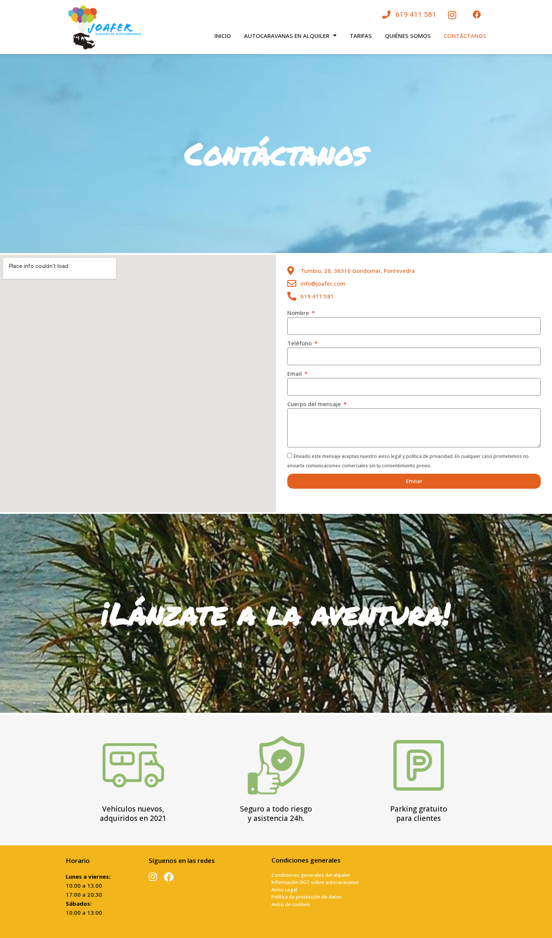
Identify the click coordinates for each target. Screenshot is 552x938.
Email (295, 373)
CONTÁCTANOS (465, 35)
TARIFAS (361, 35)
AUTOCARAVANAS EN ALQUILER (286, 35)
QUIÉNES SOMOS (408, 35)
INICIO (222, 35)
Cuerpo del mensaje (314, 404)
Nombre (299, 312)
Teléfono (300, 343)
